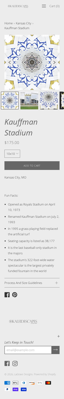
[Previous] (9, 62)
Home (8, 23)
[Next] (54, 62)
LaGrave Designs (23, 374)
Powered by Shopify (45, 374)
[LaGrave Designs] (7, 295)
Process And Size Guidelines (23, 283)
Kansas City (23, 23)
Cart (54, 6)
